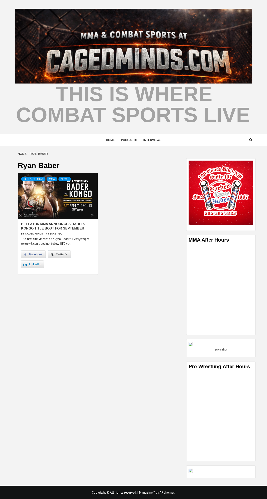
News (64, 179)
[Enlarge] (248, 166)
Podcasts (129, 140)
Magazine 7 (147, 492)
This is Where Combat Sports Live (133, 104)
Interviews (152, 140)
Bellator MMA (33, 179)
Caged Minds (34, 233)
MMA (52, 179)
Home (110, 140)
